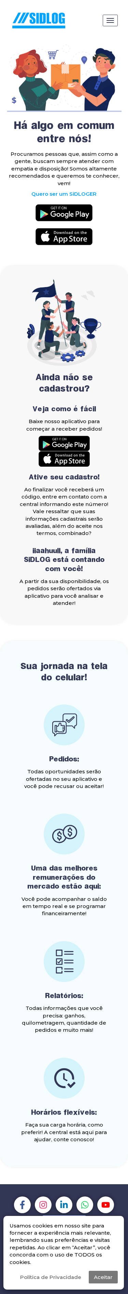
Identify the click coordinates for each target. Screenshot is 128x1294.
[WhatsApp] (84, 1204)
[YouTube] (105, 1204)
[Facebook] (22, 1204)
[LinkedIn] (64, 1204)
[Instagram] (43, 1204)
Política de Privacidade (50, 1277)
